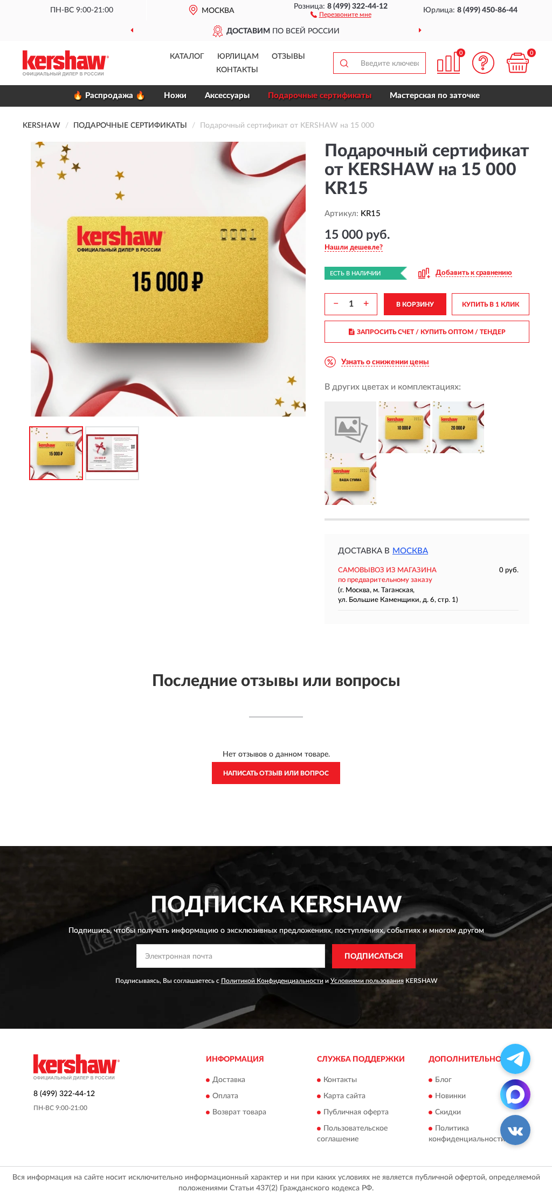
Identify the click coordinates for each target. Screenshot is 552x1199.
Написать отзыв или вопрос (276, 773)
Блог (443, 1080)
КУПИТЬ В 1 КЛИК (490, 304)
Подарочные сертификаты (319, 96)
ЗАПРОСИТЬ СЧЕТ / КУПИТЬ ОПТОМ (431, 332)
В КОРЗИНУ (415, 304)
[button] (340, 14)
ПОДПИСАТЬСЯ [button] (373, 956)
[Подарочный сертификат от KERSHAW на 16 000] (350, 427)
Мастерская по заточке (435, 96)
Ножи (175, 96)
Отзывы (288, 56)
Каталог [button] (187, 56)
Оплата (225, 1096)
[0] (517, 63)
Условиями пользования (367, 981)
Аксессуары (227, 96)
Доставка (228, 1080)
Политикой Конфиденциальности (272, 981)
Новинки (450, 1096)
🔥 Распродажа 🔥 (109, 96)
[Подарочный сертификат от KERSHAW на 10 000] (404, 427)
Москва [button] (410, 551)
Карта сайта (344, 1096)
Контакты (237, 70)
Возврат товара (239, 1113)
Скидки (448, 1113)
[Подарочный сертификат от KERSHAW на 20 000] (458, 427)
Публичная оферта (356, 1113)
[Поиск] (344, 63)
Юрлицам (238, 56)
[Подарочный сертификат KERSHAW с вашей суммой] (350, 479)
